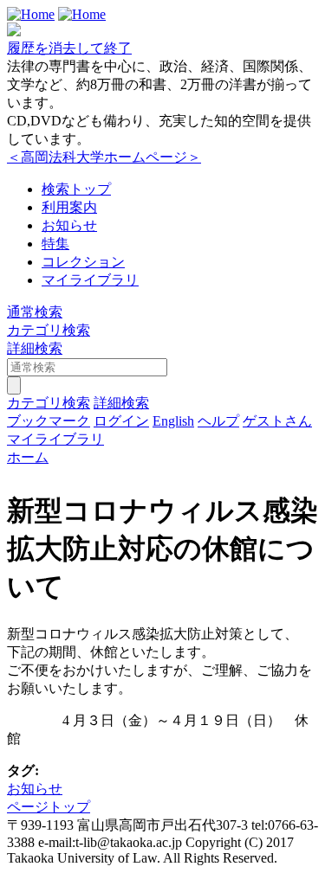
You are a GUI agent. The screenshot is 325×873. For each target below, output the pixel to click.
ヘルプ (218, 421)
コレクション (83, 261)
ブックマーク (48, 421)
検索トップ (76, 189)
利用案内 (69, 207)
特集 (55, 243)
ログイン (121, 421)
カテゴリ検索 (48, 330)
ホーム (28, 457)
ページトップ (48, 806)
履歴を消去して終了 (69, 48)
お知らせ (69, 225)
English (173, 421)
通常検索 (34, 312)
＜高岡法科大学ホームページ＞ (104, 157)
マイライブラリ (90, 280)
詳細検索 (34, 348)
